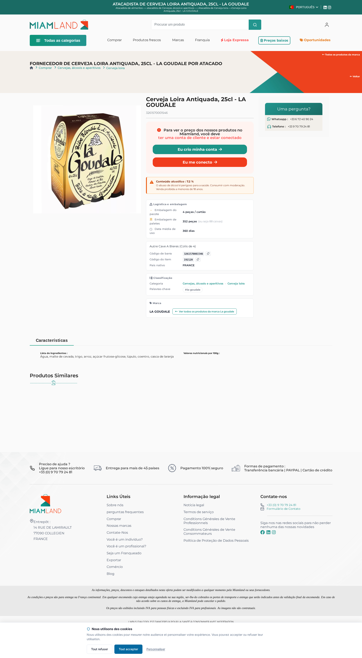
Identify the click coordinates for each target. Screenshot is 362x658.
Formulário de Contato (283, 508)
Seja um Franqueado (124, 553)
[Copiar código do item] (197, 260)
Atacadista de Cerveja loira (213, 8)
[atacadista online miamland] (59, 25)
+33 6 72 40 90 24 (301, 119)
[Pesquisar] (255, 25)
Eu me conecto (197, 162)
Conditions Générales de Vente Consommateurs (209, 532)
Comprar (45, 68)
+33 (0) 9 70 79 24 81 (281, 505)
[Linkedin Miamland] (325, 7)
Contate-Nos (117, 533)
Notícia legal (194, 505)
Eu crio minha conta (197, 149)
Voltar (356, 76)
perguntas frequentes (125, 512)
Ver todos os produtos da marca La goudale (206, 311)
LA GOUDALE (160, 311)
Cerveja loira (115, 68)
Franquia (202, 40)
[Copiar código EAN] (208, 254)
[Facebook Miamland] (262, 532)
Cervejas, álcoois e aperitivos (79, 68)
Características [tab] (52, 340)
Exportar (114, 560)
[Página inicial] (31, 68)
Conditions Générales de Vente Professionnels (209, 521)
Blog (110, 574)
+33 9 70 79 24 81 (299, 126)
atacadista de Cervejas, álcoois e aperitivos (171, 8)
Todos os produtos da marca (342, 54)
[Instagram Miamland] (330, 7)
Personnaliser (155, 649)
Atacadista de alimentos (129, 8)
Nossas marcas (119, 526)
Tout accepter (128, 649)
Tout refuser (99, 649)
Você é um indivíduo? (125, 539)
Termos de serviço (199, 512)
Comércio (115, 567)
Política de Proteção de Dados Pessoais (216, 541)
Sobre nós (115, 505)
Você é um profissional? (126, 546)
